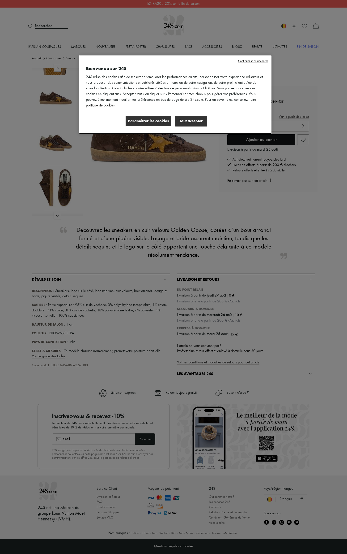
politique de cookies (100, 105)
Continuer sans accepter (253, 61)
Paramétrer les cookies (148, 121)
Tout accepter (191, 121)
